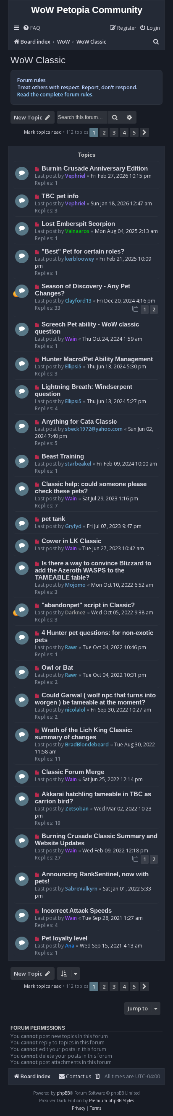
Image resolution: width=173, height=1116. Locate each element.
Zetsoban (77, 808)
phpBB (63, 1093)
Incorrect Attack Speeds (77, 910)
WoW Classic (38, 60)
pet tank (53, 518)
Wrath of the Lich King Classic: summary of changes (84, 734)
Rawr (71, 647)
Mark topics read (43, 132)
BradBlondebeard (87, 744)
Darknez (75, 612)
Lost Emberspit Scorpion (78, 223)
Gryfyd (73, 526)
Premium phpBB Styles (111, 1100)
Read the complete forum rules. (55, 94)
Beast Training (63, 456)
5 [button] (134, 132)
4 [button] (124, 132)
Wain (71, 338)
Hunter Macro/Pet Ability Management (97, 359)
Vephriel (75, 175)
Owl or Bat (57, 667)
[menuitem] (31, 28)
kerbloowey (79, 258)
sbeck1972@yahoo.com (94, 428)
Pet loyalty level (64, 938)
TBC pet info (60, 196)
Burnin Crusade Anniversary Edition (95, 168)
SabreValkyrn (81, 888)
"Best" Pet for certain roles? (83, 251)
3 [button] (114, 132)
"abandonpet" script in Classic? (88, 605)
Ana (69, 945)
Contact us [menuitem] (78, 1076)
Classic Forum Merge (73, 772)
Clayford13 (78, 300)
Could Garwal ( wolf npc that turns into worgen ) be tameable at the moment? (95, 699)
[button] (144, 132)
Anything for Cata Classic (79, 421)
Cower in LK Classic (71, 541)
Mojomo (75, 584)
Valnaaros (77, 231)
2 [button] (103, 132)
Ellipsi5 (73, 366)
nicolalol (75, 709)
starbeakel (78, 463)
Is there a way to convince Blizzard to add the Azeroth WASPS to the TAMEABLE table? (93, 570)
